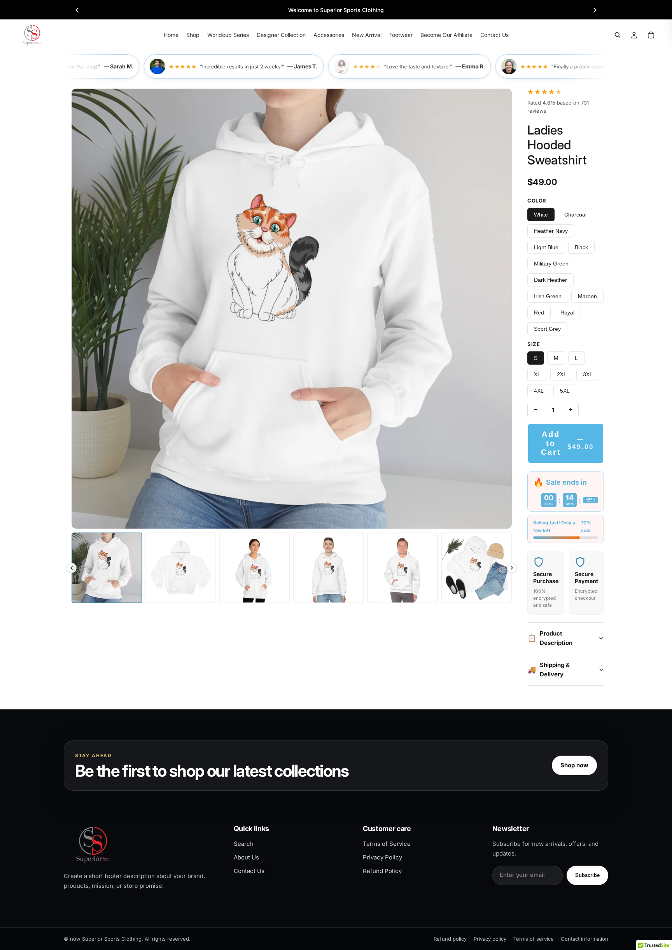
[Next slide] (595, 10)
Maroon (587, 296)
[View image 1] (107, 568)
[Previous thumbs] (71, 568)
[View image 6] (476, 568)
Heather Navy (551, 231)
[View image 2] (180, 568)
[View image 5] (402, 568)
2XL (562, 374)
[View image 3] (254, 568)
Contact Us (249, 871)
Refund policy (450, 939)
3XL (588, 374)
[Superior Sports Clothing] (142, 844)
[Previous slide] (77, 10)
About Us (246, 857)
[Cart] (651, 35)
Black (581, 247)
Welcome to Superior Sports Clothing (336, 10)
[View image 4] (328, 568)
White (541, 214)
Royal (567, 312)
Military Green (551, 263)
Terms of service (533, 939)
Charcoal (575, 214)
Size (533, 344)
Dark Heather (550, 280)
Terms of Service (387, 843)
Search (244, 843)
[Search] (617, 35)
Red (539, 312)
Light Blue (546, 247)
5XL (565, 391)
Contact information (584, 939)
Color (536, 200)
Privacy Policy (382, 857)
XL (537, 374)
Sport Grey (547, 329)
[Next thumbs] (512, 568)
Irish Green (548, 296)
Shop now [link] (574, 765)
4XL (539, 391)
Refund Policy (382, 871)
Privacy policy (490, 939)
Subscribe (587, 875)
